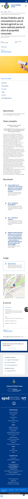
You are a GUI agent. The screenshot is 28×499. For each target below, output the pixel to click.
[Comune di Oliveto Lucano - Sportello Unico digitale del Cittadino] (6, 6)
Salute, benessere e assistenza (13, 444)
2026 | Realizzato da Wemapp (14, 493)
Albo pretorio (13, 458)
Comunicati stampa (13, 450)
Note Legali (11, 490)
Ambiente (13, 442)
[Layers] (22, 276)
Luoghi (13, 422)
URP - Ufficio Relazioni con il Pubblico (13, 474)
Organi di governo (13, 414)
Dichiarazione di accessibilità (13, 484)
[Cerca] (25, 5)
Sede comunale (12, 264)
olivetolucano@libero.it (13, 472)
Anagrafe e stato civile (13, 427)
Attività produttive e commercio (13, 432)
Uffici (13, 415)
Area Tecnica (8, 307)
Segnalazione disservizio (13, 482)
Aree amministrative (13, 412)
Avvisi (9, 11)
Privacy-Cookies (4, 490)
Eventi (13, 452)
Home (2, 11)
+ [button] (4, 276)
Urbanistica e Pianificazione (13, 434)
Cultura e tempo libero (13, 429)
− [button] (4, 278)
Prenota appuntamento (13, 479)
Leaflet (17, 297)
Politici (13, 419)
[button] (26, 1)
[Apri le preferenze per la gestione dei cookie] (2, 496)
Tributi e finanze (13, 441)
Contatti (13, 462)
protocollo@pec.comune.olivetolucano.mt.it (13, 471)
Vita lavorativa (13, 430)
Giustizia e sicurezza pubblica (13, 439)
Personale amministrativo (13, 420)
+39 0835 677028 (13, 469)
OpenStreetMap (22, 297)
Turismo (13, 435)
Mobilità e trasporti (13, 437)
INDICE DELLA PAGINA (6, 78)
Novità (5, 11)
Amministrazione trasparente (13, 459)
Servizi (13, 425)
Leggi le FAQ (13, 480)
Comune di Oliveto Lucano (16, 6)
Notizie (13, 449)
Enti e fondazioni (13, 417)
